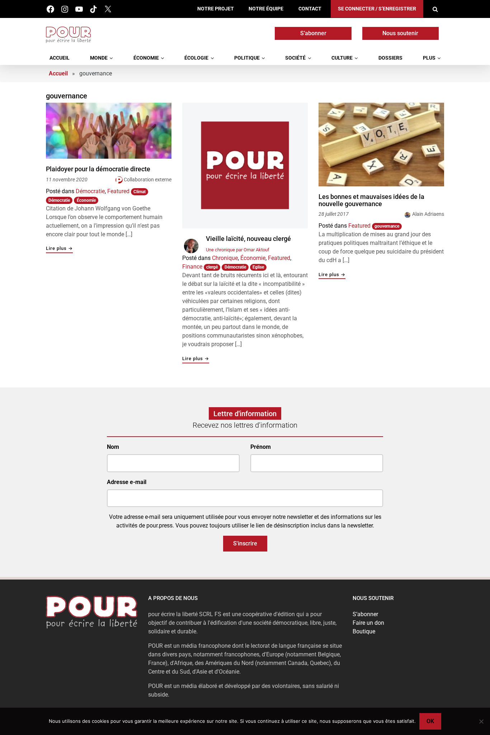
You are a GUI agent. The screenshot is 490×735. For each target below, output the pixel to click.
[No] (481, 721)
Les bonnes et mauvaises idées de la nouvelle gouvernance (371, 200)
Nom (113, 446)
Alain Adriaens (428, 214)
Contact (309, 9)
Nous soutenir (400, 33)
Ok (430, 721)
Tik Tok (93, 9)
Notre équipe (266, 9)
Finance (192, 266)
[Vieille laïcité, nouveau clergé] (245, 165)
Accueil (60, 58)
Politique (247, 58)
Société (295, 58)
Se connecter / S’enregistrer (377, 9)
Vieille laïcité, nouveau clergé (248, 238)
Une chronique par (237, 249)
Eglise (258, 267)
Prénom (260, 446)
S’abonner (313, 33)
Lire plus (59, 248)
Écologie (196, 58)
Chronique (225, 258)
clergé (212, 267)
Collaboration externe (147, 179)
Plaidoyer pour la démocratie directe (98, 169)
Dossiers (390, 58)
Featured (118, 191)
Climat (139, 191)
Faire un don (368, 622)
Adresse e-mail (126, 482)
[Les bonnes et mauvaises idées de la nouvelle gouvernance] (381, 144)
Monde (99, 58)
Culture (342, 58)
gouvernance (386, 226)
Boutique (364, 631)
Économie (146, 58)
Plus (429, 58)
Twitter (107, 9)
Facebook (50, 9)
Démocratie (90, 191)
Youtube (79, 9)
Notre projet (215, 9)
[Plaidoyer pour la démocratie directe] (108, 131)
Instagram (64, 9)
